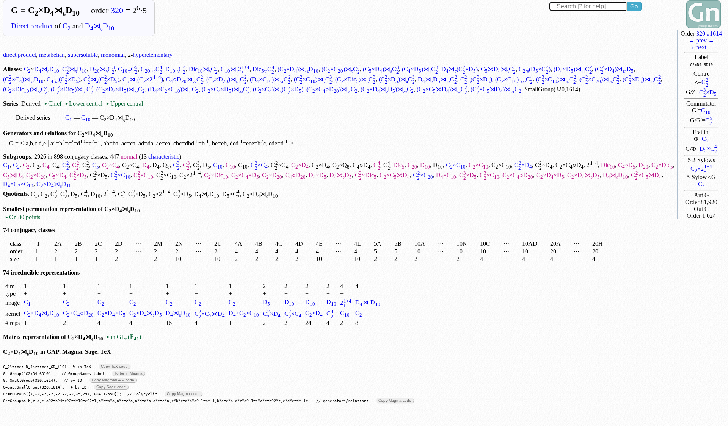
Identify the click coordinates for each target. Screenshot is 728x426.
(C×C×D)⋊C (226, 89)
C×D (708, 92)
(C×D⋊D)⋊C (387, 89)
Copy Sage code (111, 387)
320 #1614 (709, 33)
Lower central (83, 103)
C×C (110, 165)
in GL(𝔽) (124, 337)
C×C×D (245, 175)
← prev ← (701, 40)
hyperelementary (153, 54)
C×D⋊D (583, 175)
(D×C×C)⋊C (173, 89)
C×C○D (569, 165)
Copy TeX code (114, 366)
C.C (128, 69)
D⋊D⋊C (437, 79)
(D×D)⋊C (573, 69)
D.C (175, 69)
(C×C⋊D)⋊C (442, 89)
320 (117, 10)
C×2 (701, 168)
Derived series (33, 117)
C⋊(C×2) (142, 79)
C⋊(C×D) (101, 79)
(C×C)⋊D (23, 79)
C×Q (341, 165)
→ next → (701, 47)
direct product (19, 54)
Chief (53, 103)
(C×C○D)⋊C (332, 89)
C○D (361, 165)
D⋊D (99, 26)
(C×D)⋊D (298, 69)
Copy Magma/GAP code (113, 380)
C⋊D (74, 69)
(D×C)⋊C (270, 79)
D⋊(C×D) (459, 69)
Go (634, 6)
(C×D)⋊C (381, 69)
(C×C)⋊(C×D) (278, 89)
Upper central (124, 103)
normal (129, 156)
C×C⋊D (395, 175)
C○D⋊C (184, 79)
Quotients (15, 194)
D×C (708, 148)
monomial (113, 54)
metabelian (52, 54)
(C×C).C (514, 79)
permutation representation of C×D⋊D (83, 209)
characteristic (163, 156)
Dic (399, 165)
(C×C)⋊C (341, 69)
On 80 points (22, 217)
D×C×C (18, 184)
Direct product (32, 26)
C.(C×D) (63, 79)
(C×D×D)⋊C (120, 89)
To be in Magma (129, 373)
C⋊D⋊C (498, 69)
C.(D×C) (534, 69)
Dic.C (263, 69)
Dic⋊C (203, 69)
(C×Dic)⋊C (355, 79)
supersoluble (83, 54)
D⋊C (102, 69)
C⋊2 (235, 69)
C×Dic (662, 165)
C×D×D (550, 175)
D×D (317, 175)
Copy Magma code (183, 394)
